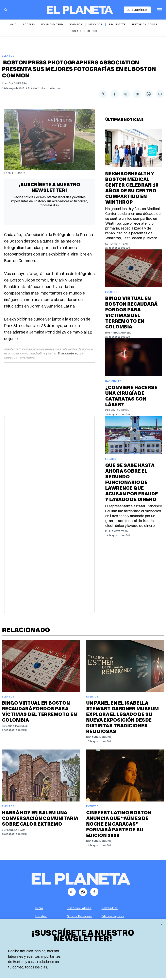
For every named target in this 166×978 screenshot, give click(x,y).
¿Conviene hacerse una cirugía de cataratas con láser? (131, 395)
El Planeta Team (117, 243)
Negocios (95, 24)
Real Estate (117, 24)
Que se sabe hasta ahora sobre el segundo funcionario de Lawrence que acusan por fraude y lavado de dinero (131, 482)
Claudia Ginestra (14, 83)
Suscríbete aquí (69, 353)
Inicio (13, 24)
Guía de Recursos (84, 30)
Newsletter (110, 908)
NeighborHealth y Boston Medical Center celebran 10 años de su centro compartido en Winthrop (132, 187)
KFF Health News (117, 410)
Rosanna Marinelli (118, 332)
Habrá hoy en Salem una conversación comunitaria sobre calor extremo (40, 818)
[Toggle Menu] (159, 9)
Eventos (76, 24)
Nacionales (113, 381)
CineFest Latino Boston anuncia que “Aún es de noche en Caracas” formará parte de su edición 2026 (118, 823)
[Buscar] (5, 9)
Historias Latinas (144, 24)
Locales (29, 24)
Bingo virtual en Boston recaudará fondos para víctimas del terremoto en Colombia (131, 312)
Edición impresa (113, 916)
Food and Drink (52, 24)
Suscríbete (140, 9)
